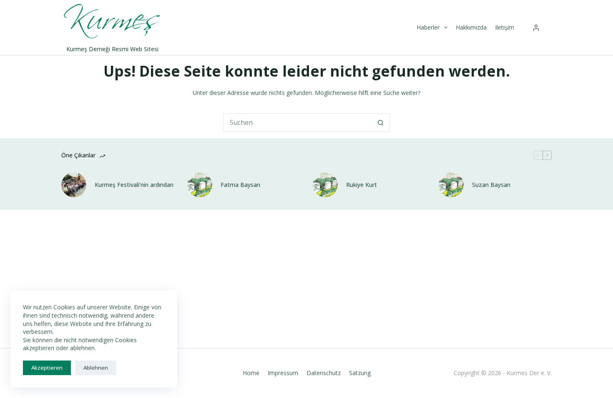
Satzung (360, 373)
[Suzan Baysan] (451, 184)
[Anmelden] (536, 28)
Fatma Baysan (240, 185)
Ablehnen (95, 367)
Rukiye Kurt (361, 185)
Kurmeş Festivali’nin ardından (134, 185)
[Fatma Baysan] (199, 184)
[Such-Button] (380, 123)
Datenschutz (323, 373)
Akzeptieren (47, 367)
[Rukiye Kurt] (325, 184)
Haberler (428, 27)
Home (251, 373)
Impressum (283, 373)
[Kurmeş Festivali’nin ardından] (73, 184)
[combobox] (298, 122)
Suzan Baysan (491, 185)
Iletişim (504, 27)
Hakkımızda (471, 27)
